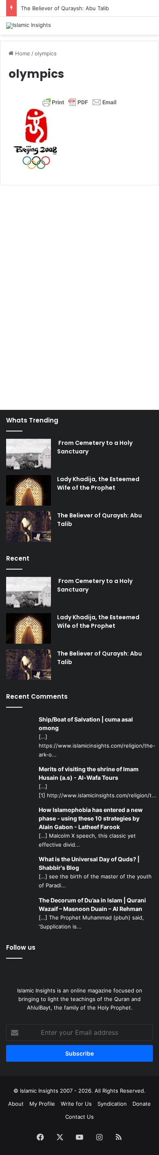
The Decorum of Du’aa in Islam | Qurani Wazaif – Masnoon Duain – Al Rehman (92, 904)
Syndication (112, 1103)
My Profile (42, 1103)
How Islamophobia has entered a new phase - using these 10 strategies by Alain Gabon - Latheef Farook (91, 818)
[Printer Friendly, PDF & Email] (79, 102)
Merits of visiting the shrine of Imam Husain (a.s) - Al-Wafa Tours (89, 773)
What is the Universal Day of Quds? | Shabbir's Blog (89, 863)
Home (21, 53)
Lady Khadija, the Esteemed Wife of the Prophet (98, 483)
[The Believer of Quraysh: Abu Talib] (28, 526)
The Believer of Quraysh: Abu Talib (65, 8)
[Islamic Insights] (28, 25)
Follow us (20, 947)
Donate (141, 1103)
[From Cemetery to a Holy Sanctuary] (28, 454)
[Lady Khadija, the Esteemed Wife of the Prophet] (28, 490)
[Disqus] (79, 293)
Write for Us (76, 1103)
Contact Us (79, 1116)
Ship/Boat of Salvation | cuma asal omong (86, 723)
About (16, 1103)
